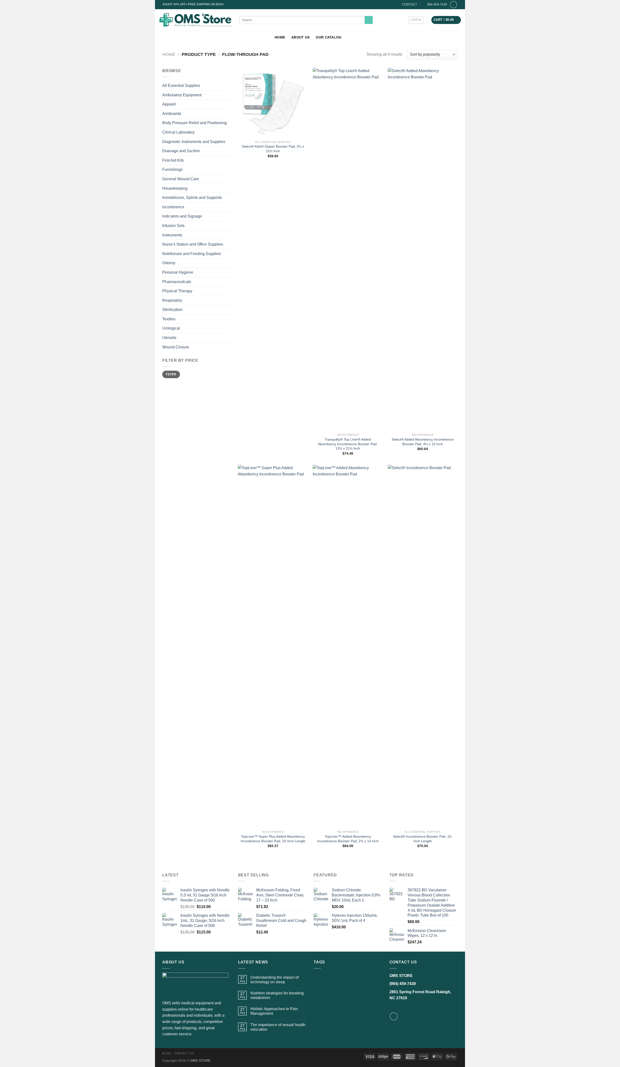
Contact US (184, 1053)
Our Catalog (328, 37)
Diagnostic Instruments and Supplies (193, 142)
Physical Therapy (177, 291)
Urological (171, 328)
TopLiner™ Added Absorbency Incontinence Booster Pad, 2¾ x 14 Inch (348, 838)
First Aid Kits (173, 160)
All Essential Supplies (181, 85)
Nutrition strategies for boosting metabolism (277, 995)
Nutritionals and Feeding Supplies (191, 254)
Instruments (172, 235)
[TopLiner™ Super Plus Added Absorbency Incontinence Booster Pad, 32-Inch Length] (273, 646)
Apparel (169, 104)
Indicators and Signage (182, 216)
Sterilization (172, 310)
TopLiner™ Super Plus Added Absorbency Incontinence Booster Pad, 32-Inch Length (273, 838)
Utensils (169, 338)
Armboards (171, 114)
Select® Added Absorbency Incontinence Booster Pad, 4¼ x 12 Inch (423, 441)
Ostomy (168, 263)
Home (280, 37)
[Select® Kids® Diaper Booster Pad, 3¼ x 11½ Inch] (273, 103)
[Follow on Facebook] (453, 4)
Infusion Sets (173, 226)
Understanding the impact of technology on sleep (274, 979)
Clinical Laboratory (178, 132)
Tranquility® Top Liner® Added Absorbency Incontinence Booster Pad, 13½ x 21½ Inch (348, 443)
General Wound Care (180, 179)
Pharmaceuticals (176, 282)
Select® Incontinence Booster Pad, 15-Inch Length (422, 838)
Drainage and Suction (181, 151)
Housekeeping (174, 188)
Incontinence (173, 207)
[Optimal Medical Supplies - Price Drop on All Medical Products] (195, 20)
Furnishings (172, 169)
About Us (300, 37)
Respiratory (172, 300)
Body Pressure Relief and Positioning (194, 123)
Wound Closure (175, 347)
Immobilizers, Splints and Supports (192, 197)
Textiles (168, 319)
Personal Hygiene (177, 272)
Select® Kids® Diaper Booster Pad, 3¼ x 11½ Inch (273, 148)
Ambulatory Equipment (182, 95)
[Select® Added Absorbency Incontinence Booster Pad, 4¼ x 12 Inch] (423, 249)
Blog (166, 1053)
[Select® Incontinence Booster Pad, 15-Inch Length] (423, 646)
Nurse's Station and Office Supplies (192, 244)
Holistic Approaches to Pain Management (274, 1011)
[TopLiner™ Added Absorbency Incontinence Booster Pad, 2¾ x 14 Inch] (348, 646)
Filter (171, 374)
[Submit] (369, 20)
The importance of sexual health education (277, 1027)
